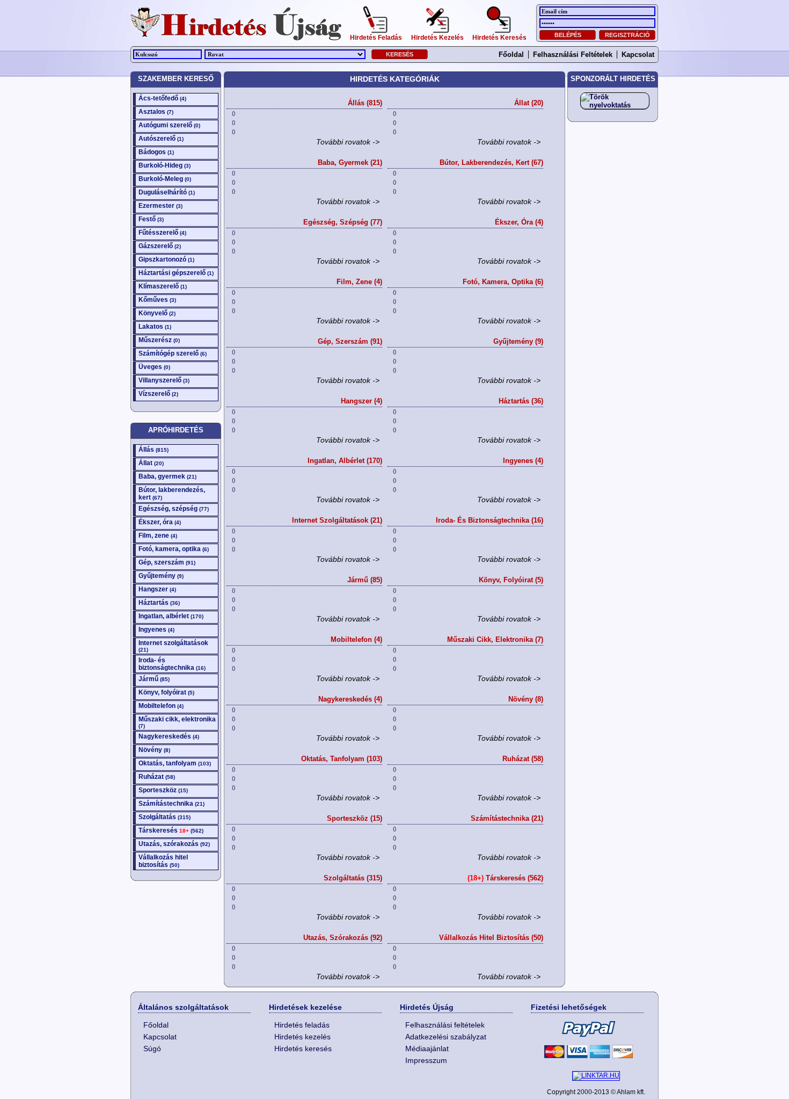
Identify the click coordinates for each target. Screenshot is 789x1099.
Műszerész (159, 340)
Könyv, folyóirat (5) (511, 580)
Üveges (154, 367)
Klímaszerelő (162, 286)
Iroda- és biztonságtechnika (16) (489, 520)
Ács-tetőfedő (162, 98)
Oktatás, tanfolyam (174, 763)
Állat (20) (528, 103)
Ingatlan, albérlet (170, 616)
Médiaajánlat (427, 1048)
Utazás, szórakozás (174, 844)
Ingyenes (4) (523, 461)
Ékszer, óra (159, 522)
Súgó (152, 1048)
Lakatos (154, 326)
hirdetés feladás (376, 36)
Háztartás (159, 602)
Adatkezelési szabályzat (445, 1036)
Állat (151, 463)
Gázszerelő (159, 246)
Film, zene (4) (359, 282)
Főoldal (511, 54)
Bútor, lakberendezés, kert (171, 493)
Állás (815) (365, 103)
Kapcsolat (638, 54)
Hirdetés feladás (302, 1025)
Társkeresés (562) (505, 878)
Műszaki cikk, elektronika (177, 722)
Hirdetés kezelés (302, 1036)
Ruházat (156, 776)
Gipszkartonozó (166, 259)
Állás (153, 449)
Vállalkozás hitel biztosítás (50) (491, 938)
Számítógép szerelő (172, 353)
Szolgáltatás (164, 817)
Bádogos (156, 152)
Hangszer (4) (361, 401)
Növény (154, 750)
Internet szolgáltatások (173, 646)
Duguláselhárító (166, 192)
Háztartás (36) (521, 401)
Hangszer (157, 589)
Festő (151, 219)
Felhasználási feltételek (572, 54)
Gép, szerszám (166, 562)
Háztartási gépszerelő (176, 273)
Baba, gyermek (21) (350, 162)
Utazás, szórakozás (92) (342, 938)
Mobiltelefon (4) (356, 639)
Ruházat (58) (522, 759)
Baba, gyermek (167, 476)
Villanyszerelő (163, 380)
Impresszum (426, 1060)
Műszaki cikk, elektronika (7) (495, 639)
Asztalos (155, 111)
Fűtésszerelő (162, 232)
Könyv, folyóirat (166, 692)
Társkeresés (170, 830)
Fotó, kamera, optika (173, 549)
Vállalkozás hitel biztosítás (163, 861)
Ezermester (160, 205)
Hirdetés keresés (303, 1048)
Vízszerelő (158, 393)
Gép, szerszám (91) (350, 341)
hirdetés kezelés (437, 36)
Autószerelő (161, 138)
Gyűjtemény (161, 576)
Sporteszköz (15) (354, 818)
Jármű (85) (364, 580)
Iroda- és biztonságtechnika (172, 663)
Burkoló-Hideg (164, 165)
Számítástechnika (171, 803)
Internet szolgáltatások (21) (337, 520)
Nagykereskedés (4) (350, 699)
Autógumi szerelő (169, 125)
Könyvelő (157, 313)
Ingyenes (156, 629)
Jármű (154, 679)
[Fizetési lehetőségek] (587, 1039)
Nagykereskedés (168, 736)
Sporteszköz (163, 790)
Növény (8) (525, 699)
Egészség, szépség (173, 508)
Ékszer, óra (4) (519, 222)
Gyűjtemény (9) (518, 341)
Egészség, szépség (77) (342, 222)
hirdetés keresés (499, 36)
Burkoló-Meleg (164, 179)
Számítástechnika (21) (507, 818)
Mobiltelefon (161, 706)
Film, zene (157, 535)
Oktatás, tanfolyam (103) (341, 759)
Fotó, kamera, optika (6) (503, 282)
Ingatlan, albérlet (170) (345, 461)
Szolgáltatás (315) (353, 878)
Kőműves (157, 299)
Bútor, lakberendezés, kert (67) (491, 162)
